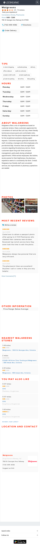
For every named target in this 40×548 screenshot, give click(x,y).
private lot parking (8, 79)
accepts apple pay (24, 75)
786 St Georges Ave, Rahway (13, 461)
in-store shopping (8, 67)
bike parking (31, 79)
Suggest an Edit (8, 468)
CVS (4, 389)
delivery (32, 67)
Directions (27, 25)
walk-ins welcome (20, 71)
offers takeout (7, 71)
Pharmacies (20, 15)
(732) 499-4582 (10, 25)
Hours (4, 17)
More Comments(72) (9, 276)
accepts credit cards (9, 75)
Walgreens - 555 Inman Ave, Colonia (16, 373)
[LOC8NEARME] (11, 2)
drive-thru (21, 79)
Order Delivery (10, 30)
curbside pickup (22, 67)
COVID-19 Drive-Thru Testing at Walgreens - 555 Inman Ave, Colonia (19, 361)
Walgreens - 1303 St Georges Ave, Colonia (19, 350)
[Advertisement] (20, 47)
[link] (13, 205)
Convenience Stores (8, 15)
